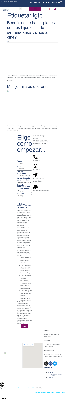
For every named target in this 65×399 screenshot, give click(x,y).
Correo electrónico (21, 172)
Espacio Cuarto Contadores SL (6, 10)
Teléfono (20, 166)
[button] (20, 8)
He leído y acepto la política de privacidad (24, 205)
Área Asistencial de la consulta (23, 179)
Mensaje (20, 193)
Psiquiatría (50, 370)
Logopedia (50, 377)
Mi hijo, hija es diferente (28, 86)
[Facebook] (50, 363)
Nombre (20, 161)
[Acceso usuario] (55, 9)
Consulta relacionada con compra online (23, 186)
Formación (50, 380)
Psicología (50, 372)
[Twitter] (55, 363)
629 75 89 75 (53, 2)
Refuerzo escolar (52, 379)
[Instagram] (46, 363)
